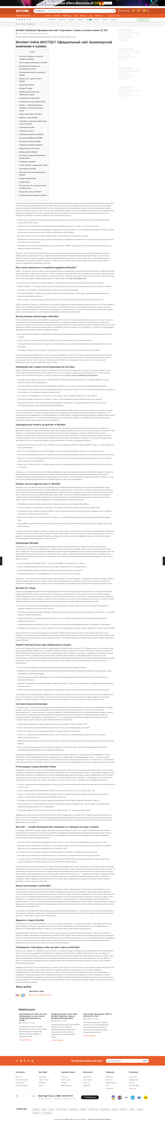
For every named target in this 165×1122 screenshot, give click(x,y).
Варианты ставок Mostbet (28, 118)
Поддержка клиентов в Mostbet (30, 145)
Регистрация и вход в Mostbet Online (32, 102)
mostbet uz (31, 24)
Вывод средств (24, 182)
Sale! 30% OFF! (143, 20)
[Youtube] (19, 19)
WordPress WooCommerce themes (99, 1119)
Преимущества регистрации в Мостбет (33, 195)
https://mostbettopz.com (78, 278)
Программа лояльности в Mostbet (31, 134)
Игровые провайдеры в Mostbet (31, 138)
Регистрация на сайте (26, 127)
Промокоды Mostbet (26, 85)
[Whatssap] (27, 19)
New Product (105, 1109)
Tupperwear (47, 1113)
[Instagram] (24, 19)
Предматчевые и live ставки (29, 148)
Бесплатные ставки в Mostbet (30, 141)
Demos (48, 16)
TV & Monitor (51, 19)
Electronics (62, 19)
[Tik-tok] (30, 19)
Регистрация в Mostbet (27, 169)
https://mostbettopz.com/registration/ (85, 375)
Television (36, 1113)
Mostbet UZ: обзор (25, 88)
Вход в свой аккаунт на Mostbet (30, 114)
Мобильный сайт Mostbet (28, 152)
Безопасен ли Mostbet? (27, 162)
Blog (90, 16)
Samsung (123, 1109)
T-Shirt (140, 1109)
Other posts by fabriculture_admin (40, 995)
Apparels (80, 19)
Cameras (71, 19)
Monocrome (93, 1109)
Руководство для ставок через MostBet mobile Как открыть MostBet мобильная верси (64, 1016)
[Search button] (114, 11)
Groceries (113, 19)
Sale (88, 19)
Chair (51, 1109)
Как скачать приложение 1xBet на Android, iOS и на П (97, 1015)
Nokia (114, 1109)
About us (83, 16)
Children (104, 19)
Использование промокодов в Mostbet (33, 62)
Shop (76, 16)
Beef (44, 1109)
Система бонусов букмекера (29, 98)
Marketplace (67, 16)
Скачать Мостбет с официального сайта (33, 165)
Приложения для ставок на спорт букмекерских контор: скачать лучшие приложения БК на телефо (33, 1017)
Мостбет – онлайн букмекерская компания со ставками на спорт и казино (31, 107)
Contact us (98, 16)
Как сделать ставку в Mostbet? (30, 192)
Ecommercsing (61, 1109)
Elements (57, 16)
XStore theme (69, 1119)
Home (18, 24)
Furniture (96, 19)
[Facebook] (16, 19)
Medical (83, 1109)
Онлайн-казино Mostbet (27, 178)
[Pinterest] (28, 1061)
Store (132, 1109)
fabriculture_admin (41, 33)
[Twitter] (22, 19)
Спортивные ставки (26, 131)
